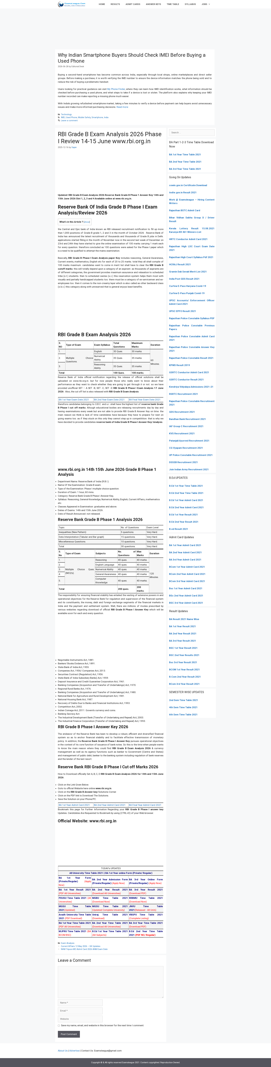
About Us (63, 1050)
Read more (122, 107)
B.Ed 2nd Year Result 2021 (183, 521)
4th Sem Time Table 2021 (183, 707)
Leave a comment (69, 120)
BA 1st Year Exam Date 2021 (74, 399)
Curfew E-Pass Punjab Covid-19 (187, 293)
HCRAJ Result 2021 (180, 264)
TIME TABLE (173, 4)
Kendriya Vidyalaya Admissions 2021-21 (191, 386)
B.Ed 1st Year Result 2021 (183, 514)
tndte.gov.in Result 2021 (183, 192)
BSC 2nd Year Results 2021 (184, 655)
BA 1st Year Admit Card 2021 (74, 805)
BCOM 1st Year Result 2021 (184, 669)
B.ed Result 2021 (178, 529)
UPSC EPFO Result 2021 (182, 311)
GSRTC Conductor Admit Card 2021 (189, 372)
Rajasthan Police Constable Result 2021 (191, 358)
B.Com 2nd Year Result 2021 (185, 676)
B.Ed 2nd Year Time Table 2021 (186, 493)
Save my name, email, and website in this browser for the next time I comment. (102, 1025)
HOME (102, 4)
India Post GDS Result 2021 (184, 278)
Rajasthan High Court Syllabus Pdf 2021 (191, 257)
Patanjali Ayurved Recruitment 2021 (189, 440)
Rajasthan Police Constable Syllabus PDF (192, 318)
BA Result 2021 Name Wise (184, 619)
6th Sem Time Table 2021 (183, 714)
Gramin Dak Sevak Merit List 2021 (188, 271)
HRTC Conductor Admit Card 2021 (188, 239)
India (106, 117)
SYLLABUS (190, 4)
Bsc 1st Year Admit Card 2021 (185, 588)
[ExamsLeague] (73, 4)
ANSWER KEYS (153, 4)
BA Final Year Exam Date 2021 (145, 399)
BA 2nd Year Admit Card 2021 (110, 805)
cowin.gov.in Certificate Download (188, 185)
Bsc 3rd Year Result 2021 (183, 662)
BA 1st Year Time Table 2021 (185, 154)
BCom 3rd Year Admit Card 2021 (187, 581)
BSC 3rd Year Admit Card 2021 (186, 602)
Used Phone (71, 117)
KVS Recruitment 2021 (182, 433)
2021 (202, 566)
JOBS (204, 4)
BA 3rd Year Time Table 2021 (185, 168)
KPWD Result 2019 (179, 365)
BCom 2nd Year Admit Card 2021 (187, 574)
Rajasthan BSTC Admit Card (184, 210)
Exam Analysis (67, 943)
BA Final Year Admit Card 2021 (145, 805)
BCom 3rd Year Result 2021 (184, 684)
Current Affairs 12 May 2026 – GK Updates (80, 946)
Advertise (74, 1050)
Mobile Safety (84, 117)
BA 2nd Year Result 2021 (182, 633)
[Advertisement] (135, 28)
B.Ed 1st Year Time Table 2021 (186, 485)
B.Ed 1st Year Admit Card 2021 (186, 500)
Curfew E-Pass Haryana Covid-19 (187, 286)
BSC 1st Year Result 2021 (183, 648)
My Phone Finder (116, 89)
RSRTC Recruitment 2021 (183, 394)
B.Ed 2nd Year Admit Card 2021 (186, 507)
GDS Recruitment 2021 (182, 411)
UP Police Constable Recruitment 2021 (191, 455)
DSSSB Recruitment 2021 (183, 462)
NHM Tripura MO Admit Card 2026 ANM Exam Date (84, 949)
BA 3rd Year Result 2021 (182, 640)
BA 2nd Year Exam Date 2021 (109, 399)
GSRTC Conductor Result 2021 (186, 379)
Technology (66, 114)
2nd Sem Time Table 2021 (183, 700)
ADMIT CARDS (133, 4)
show (86, 222)
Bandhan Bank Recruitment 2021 (187, 419)
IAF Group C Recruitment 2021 (186, 426)
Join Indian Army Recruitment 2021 (189, 469)
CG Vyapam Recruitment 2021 (186, 447)
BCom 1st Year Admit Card (184, 566)
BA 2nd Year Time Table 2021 (185, 161)
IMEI (63, 117)
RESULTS (115, 4)
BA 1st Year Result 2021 (182, 626)
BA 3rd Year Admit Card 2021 (185, 559)
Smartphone (97, 117)
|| (87, 873)
